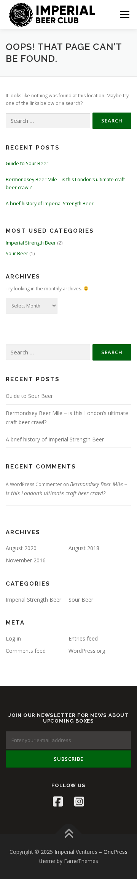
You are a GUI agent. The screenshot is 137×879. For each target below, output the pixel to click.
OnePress (115, 851)
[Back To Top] (68, 834)
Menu (124, 14)
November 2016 (26, 560)
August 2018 (83, 548)
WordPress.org (86, 650)
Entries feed (83, 638)
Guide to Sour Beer (27, 163)
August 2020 (21, 548)
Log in (13, 638)
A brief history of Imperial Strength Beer (50, 203)
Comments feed (26, 650)
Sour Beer (17, 253)
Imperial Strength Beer (31, 243)
